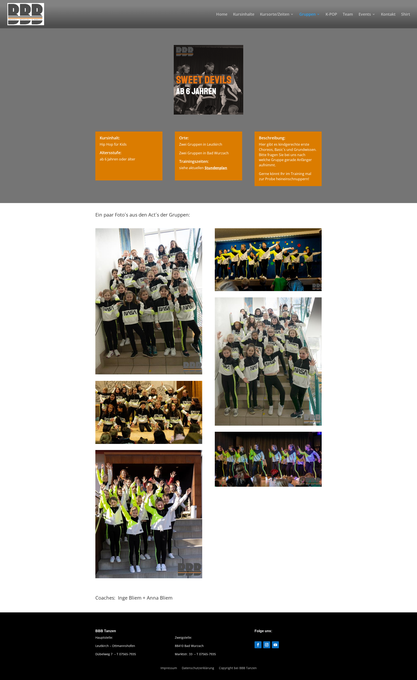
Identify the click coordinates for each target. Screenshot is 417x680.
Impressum (169, 668)
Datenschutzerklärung (198, 668)
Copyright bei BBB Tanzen (238, 668)
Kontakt (388, 15)
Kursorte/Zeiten (274, 15)
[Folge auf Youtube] (275, 644)
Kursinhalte (243, 15)
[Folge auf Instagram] (266, 644)
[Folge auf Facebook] (258, 644)
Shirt (405, 15)
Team (348, 15)
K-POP (331, 15)
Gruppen (307, 15)
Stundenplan (216, 167)
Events (365, 15)
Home (221, 15)
